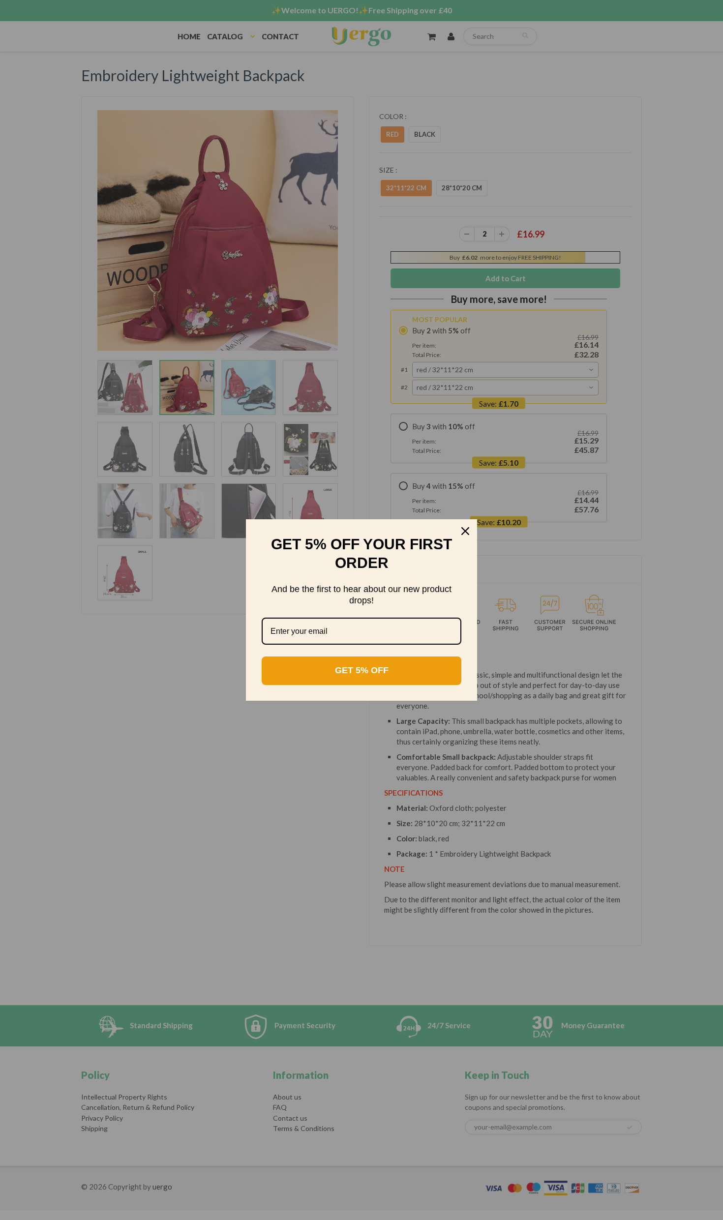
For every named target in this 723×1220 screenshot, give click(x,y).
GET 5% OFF (362, 670)
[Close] (465, 531)
